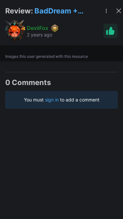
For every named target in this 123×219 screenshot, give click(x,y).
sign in (52, 99)
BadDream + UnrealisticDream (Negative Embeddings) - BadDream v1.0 (64, 11)
